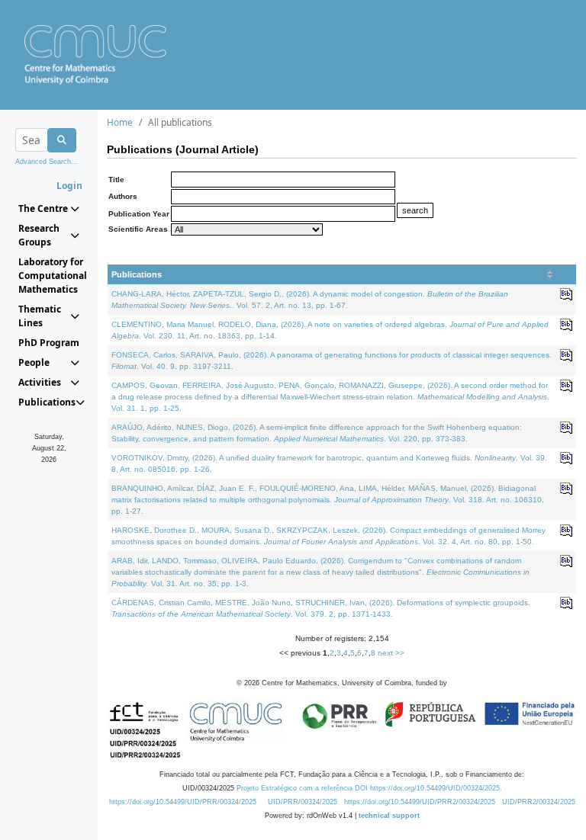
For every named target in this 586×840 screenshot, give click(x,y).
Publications (136, 274)
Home (120, 122)
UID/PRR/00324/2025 (302, 802)
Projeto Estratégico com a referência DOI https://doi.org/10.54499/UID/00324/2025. (369, 788)
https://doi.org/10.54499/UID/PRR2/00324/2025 (419, 802)
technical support (389, 815)
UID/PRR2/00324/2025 (538, 802)
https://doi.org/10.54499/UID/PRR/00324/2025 (182, 802)
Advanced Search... (46, 161)
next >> (391, 653)
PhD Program (48, 342)
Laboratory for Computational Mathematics (48, 275)
